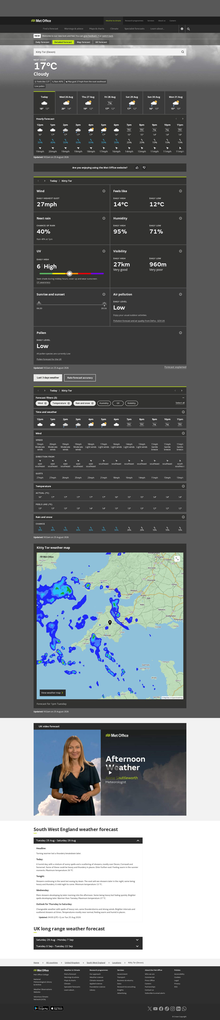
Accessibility (179, 974)
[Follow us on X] (149, 1008)
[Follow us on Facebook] (161, 1008)
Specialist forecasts (134, 28)
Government (122, 974)
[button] (110, 623)
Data (119, 984)
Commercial (150, 977)
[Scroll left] (176, 118)
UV (118, 403)
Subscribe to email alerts (155, 993)
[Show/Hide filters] (183, 397)
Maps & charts (96, 28)
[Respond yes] (137, 167)
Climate (114, 28)
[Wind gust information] (104, 191)
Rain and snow (81, 403)
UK (101, 42)
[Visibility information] (180, 251)
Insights (120, 990)
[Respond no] (144, 167)
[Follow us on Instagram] (172, 1008)
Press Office (150, 980)
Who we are (150, 974)
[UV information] (104, 251)
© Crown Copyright (179, 1017)
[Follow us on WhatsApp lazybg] (184, 1008)
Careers (173, 21)
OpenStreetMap (177, 698)
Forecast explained (175, 367)
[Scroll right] (182, 118)
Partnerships (150, 987)
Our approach (95, 974)
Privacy (177, 984)
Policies (177, 970)
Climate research (97, 980)
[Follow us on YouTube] (155, 1008)
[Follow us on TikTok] (167, 1008)
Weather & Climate (72, 970)
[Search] (181, 51)
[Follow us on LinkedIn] (178, 1008)
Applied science (96, 984)
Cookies (177, 977)
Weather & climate (113, 21)
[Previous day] (38, 180)
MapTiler (166, 698)
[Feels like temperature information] (180, 191)
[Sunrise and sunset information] (104, 294)
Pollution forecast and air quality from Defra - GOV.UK (139, 320)
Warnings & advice (73, 28)
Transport (121, 977)
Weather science (96, 977)
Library (92, 990)
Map (83, 42)
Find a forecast (50, 28)
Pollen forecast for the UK (49, 359)
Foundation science (97, 987)
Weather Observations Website (43, 990)
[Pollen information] (180, 333)
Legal (176, 980)
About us (162, 21)
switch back (107, 36)
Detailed (63, 42)
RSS (175, 987)
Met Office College (41, 975)
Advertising (121, 993)
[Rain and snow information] (183, 517)
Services (150, 21)
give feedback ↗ (91, 36)
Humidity (104, 403)
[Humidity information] (180, 218)
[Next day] (44, 180)
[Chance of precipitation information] (104, 218)
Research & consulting (126, 987)
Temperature (58, 403)
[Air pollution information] (180, 294)
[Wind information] (183, 433)
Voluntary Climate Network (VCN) (41, 998)
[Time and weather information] (183, 412)
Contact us (149, 990)
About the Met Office (153, 970)
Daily (42, 42)
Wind (39, 403)
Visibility (131, 403)
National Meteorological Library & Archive (43, 982)
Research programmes (134, 21)
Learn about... (157, 28)
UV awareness (43, 282)
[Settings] (182, 29)
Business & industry (125, 980)
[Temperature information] (183, 486)
